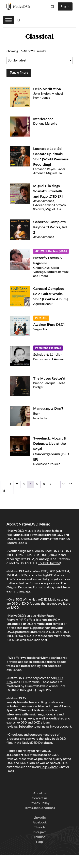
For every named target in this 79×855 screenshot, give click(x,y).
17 (70, 484)
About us (39, 793)
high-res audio (30, 551)
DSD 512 (25, 682)
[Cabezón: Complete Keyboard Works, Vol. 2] (20, 229)
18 (3, 491)
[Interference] (20, 127)
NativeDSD (18, 6)
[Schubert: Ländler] (20, 356)
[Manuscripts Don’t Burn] (20, 416)
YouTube (40, 837)
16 (63, 484)
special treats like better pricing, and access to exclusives (36, 666)
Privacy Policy (39, 803)
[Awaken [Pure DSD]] (20, 326)
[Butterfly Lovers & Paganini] (20, 259)
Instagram (39, 832)
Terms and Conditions (39, 808)
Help (39, 842)
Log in (65, 6)
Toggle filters (19, 72)
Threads (39, 827)
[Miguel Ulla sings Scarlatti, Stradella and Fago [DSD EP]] (20, 193)
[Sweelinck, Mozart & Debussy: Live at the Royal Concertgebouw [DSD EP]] (20, 446)
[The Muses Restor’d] (20, 386)
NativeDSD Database (37, 743)
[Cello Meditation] (20, 97)
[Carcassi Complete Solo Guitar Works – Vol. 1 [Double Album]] (20, 296)
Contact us (39, 798)
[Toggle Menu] (8, 20)
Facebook (39, 822)
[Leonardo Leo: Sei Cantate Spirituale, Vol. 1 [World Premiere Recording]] (20, 156)
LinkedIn (40, 817)
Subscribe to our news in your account (45, 726)
